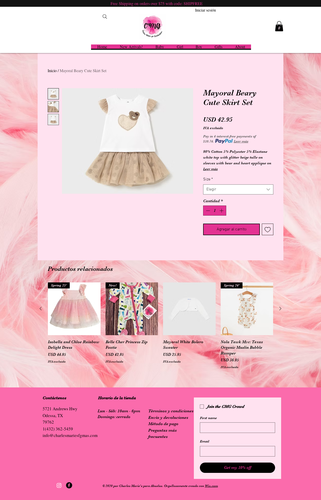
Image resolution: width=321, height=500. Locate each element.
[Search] (105, 16)
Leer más (241, 141)
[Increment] (221, 210)
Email (204, 441)
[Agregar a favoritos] (267, 229)
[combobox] (238, 189)
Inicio (52, 70)
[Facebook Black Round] (69, 485)
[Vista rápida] (189, 308)
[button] (279, 26)
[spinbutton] (214, 210)
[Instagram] (59, 485)
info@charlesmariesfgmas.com (70, 435)
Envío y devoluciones (168, 417)
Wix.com (211, 486)
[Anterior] (41, 309)
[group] (160, 326)
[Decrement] (207, 210)
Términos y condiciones (171, 411)
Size (208, 179)
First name (208, 418)
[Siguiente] (280, 309)
